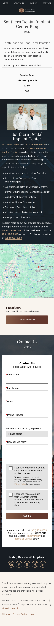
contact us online (11, 230)
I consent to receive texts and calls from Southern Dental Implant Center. (29, 475)
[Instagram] (27, 564)
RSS (27, 91)
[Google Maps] (11, 564)
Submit (27, 515)
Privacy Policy (20, 484)
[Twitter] (35, 564)
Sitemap (6, 614)
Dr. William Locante (35, 144)
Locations (19, 3)
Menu (5, 3)
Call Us (33, 3)
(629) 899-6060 (13, 237)
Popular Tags (27, 75)
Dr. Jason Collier (10, 144)
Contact (47, 3)
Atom (27, 86)
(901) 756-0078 (10, 234)
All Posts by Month (27, 80)
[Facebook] (19, 564)
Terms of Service (23, 538)
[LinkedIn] (43, 564)
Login (31, 614)
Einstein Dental (10, 608)
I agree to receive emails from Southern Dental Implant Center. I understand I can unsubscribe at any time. (29, 500)
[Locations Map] (27, 270)
